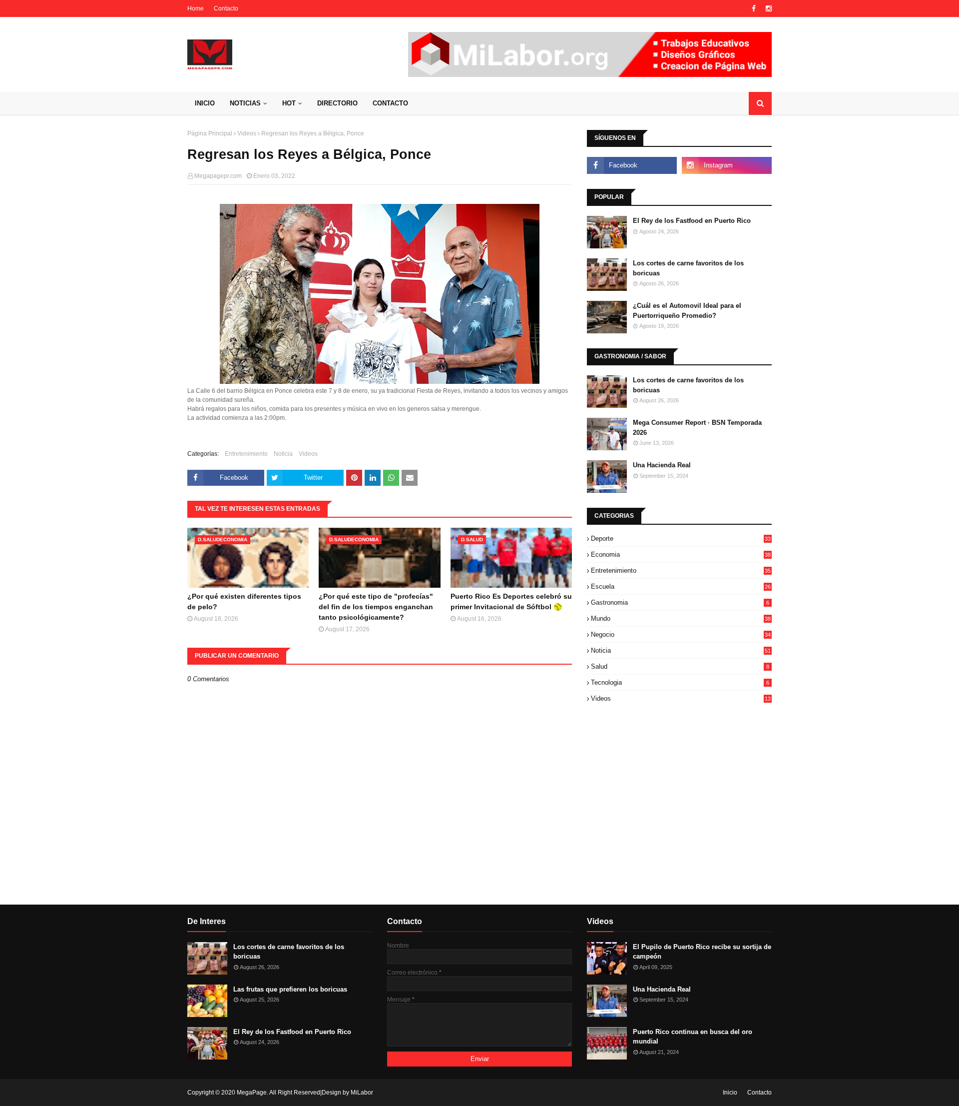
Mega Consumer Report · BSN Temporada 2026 (697, 427)
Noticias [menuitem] (245, 103)
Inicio (730, 1092)
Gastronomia (680, 602)
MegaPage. (252, 1092)
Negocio (681, 634)
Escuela (681, 586)
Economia (681, 554)
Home (195, 8)
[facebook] (753, 8)
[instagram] (767, 8)
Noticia (283, 453)
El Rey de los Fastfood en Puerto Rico (692, 220)
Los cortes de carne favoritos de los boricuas (688, 268)
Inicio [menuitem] (205, 103)
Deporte (681, 538)
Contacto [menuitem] (390, 103)
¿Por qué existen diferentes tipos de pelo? (244, 601)
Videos (246, 133)
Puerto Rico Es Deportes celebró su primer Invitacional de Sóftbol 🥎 (511, 601)
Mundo (681, 618)
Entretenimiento (246, 453)
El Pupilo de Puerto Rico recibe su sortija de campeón (702, 952)
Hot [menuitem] (289, 103)
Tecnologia (680, 682)
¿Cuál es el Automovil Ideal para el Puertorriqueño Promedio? (687, 310)
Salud (680, 666)
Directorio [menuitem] (337, 103)
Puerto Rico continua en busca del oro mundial (692, 1037)
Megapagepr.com (218, 175)
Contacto (226, 8)
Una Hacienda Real (662, 465)
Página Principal (209, 133)
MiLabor (362, 1092)
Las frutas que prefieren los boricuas (290, 989)
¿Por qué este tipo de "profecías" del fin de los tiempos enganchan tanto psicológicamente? (376, 606)
